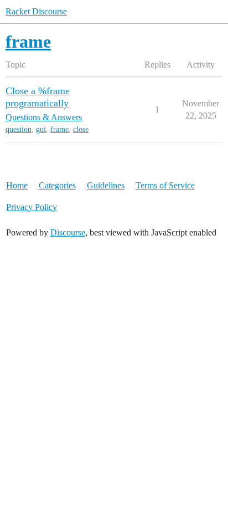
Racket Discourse (36, 11)
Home (17, 185)
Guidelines (106, 185)
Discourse (67, 232)
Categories (57, 185)
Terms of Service (165, 185)
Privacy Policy (31, 207)
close (81, 129)
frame (59, 129)
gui (41, 129)
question (19, 129)
